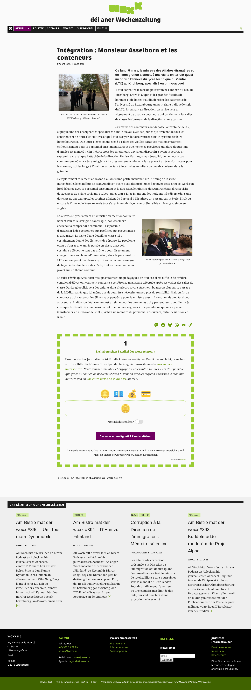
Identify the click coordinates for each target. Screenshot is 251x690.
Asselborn (63, 478)
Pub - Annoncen (118, 647)
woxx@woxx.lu (82, 657)
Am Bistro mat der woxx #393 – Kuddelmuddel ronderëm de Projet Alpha (207, 536)
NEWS (134, 514)
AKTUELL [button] (20, 28)
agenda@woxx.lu (79, 661)
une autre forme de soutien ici (106, 379)
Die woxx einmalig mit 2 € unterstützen (125, 436)
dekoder (183, 459)
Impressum (218, 651)
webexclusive (114, 478)
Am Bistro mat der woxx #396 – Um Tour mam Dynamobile (38, 529)
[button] (240, 28)
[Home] (10, 28)
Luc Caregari (64, 64)
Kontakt (64, 638)
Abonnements (117, 643)
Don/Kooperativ (118, 651)
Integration (78, 478)
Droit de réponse (221, 647)
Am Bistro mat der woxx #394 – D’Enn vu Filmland (95, 529)
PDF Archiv (167, 639)
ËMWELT (67, 28)
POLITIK (38, 28)
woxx (19, 545)
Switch (136, 422)
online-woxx (98, 478)
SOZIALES (53, 28)
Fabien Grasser (140, 552)
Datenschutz (218, 655)
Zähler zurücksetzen (146, 454)
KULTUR (102, 28)
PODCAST (22, 514)
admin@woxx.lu (68, 651)
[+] (18, 605)
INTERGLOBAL (85, 28)
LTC (88, 478)
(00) (68, 647)
